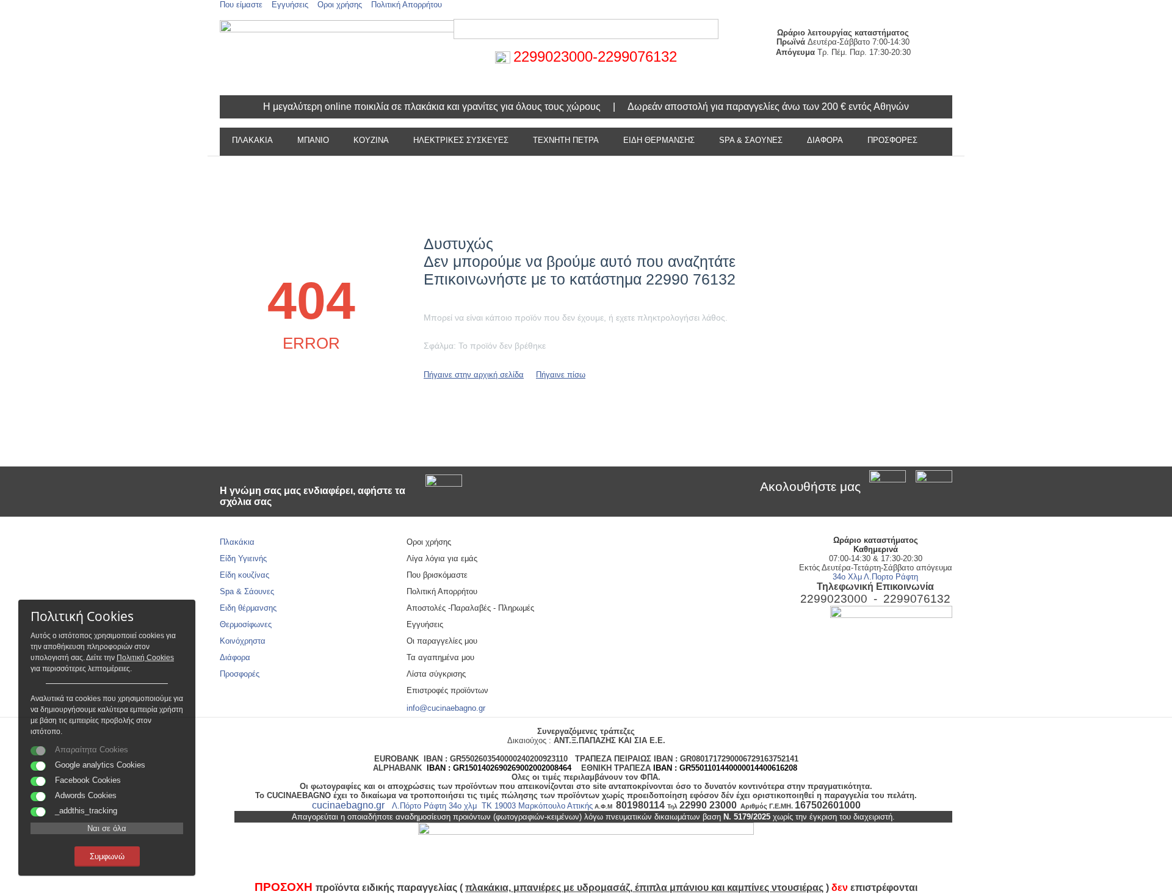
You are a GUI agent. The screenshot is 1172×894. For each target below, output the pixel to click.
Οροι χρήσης (339, 4)
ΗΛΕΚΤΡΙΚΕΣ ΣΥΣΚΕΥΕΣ (460, 140)
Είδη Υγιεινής (243, 558)
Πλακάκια (237, 542)
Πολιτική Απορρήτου (406, 4)
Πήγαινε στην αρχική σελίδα (474, 374)
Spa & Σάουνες (247, 591)
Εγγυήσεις (290, 4)
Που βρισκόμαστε (437, 575)
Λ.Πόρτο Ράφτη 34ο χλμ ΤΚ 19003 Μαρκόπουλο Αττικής (492, 805)
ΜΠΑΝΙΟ (313, 140)
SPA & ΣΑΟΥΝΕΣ (751, 140)
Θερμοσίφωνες (246, 624)
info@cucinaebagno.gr (446, 708)
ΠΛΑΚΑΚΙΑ (252, 140)
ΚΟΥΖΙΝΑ (371, 140)
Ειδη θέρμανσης (248, 607)
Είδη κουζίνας (244, 575)
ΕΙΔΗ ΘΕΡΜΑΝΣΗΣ (659, 140)
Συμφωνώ (107, 856)
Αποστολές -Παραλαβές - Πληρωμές (470, 607)
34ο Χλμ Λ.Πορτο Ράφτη (875, 576)
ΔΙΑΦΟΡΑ (825, 140)
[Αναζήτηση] (709, 30)
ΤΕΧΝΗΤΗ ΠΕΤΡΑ (566, 140)
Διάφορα (235, 657)
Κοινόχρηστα (243, 640)
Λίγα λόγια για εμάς (442, 558)
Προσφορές (892, 140)
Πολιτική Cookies (145, 657)
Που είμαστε (241, 4)
